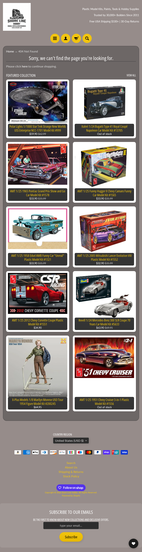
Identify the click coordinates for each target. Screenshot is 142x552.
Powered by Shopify (71, 495)
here (25, 66)
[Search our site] (87, 38)
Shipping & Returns (71, 471)
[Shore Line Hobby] (17, 17)
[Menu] (55, 38)
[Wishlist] (133, 543)
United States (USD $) (69, 440)
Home (10, 51)
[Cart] (76, 38)
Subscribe (71, 536)
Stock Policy (71, 476)
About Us (71, 467)
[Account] (65, 38)
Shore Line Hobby (70, 492)
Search (71, 463)
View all (131, 75)
